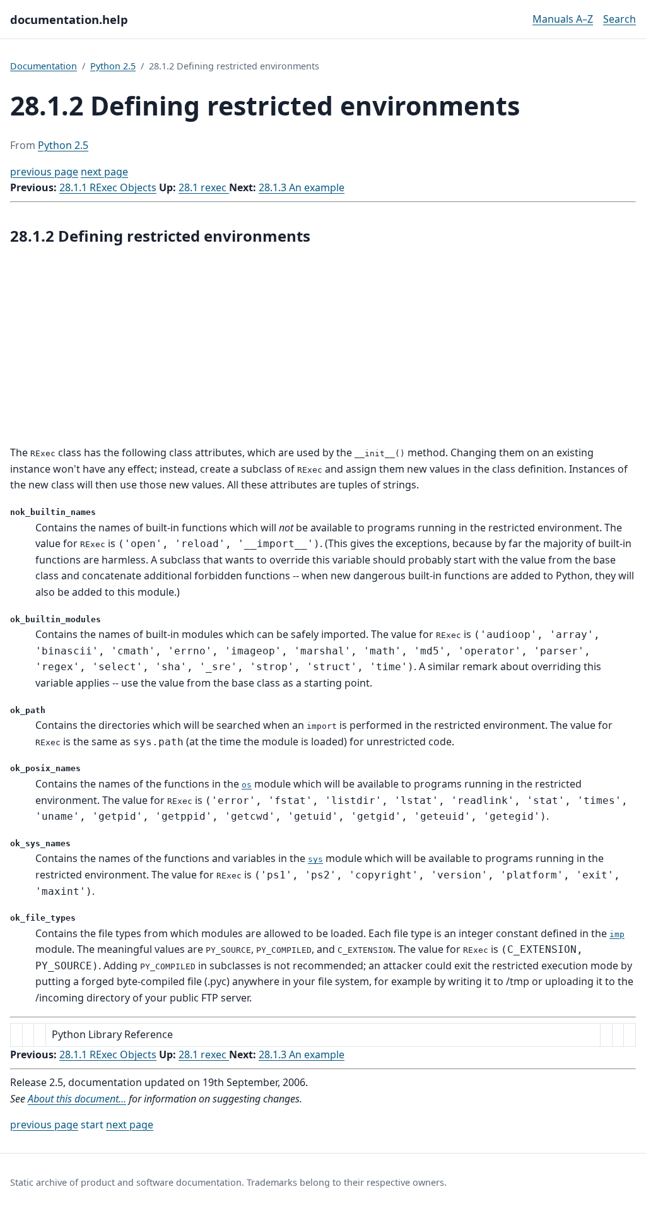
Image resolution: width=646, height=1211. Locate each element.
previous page (44, 172)
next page (104, 172)
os (247, 784)
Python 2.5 (113, 66)
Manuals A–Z (562, 19)
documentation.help (69, 19)
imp (617, 934)
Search (619, 19)
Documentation (43, 66)
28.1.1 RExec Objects (107, 187)
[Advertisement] (323, 346)
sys (315, 859)
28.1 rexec (204, 187)
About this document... (77, 1099)
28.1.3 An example (301, 187)
